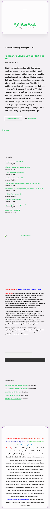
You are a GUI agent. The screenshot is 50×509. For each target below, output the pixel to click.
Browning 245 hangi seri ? (13, 199)
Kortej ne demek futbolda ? (14, 162)
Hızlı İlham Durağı (25, 25)
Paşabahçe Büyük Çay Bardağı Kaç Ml (24, 57)
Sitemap (5, 130)
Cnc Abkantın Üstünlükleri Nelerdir (16, 385)
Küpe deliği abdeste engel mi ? (15, 205)
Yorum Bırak (32, 118)
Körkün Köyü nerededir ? (13, 210)
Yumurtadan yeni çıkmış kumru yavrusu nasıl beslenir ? (24, 188)
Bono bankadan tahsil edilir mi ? (16, 178)
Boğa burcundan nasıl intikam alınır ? (17, 167)
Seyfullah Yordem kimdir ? (13, 194)
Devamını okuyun (15, 119)
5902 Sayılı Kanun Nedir (13, 398)
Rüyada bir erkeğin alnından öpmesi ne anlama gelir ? (23, 183)
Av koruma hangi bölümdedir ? (15, 172)
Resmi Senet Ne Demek (13, 392)
